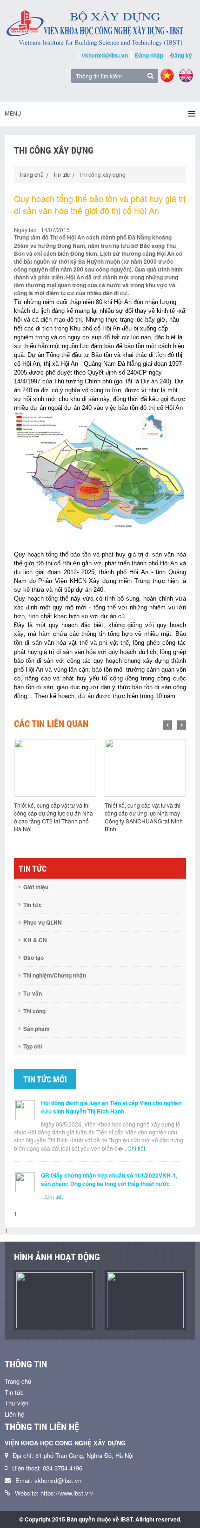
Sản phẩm (36, 1028)
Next (181, 725)
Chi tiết (136, 1148)
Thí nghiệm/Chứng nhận (54, 975)
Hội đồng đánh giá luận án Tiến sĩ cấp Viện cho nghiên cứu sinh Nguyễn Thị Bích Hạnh (111, 1107)
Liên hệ (14, 1414)
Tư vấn (32, 993)
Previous (167, 725)
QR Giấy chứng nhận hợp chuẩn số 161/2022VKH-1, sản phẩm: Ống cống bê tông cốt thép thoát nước (109, 1179)
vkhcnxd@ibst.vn (105, 55)
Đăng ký (181, 55)
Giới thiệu (35, 887)
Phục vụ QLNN (42, 922)
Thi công (34, 1011)
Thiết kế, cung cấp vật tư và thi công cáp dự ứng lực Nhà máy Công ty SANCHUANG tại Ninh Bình (144, 817)
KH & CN (35, 940)
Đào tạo (33, 957)
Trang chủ (31, 174)
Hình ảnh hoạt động (57, 1257)
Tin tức (61, 174)
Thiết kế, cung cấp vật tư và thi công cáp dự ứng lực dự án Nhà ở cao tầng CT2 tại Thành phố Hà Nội (53, 817)
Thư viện (16, 1403)
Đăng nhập (149, 55)
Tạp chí (32, 1046)
